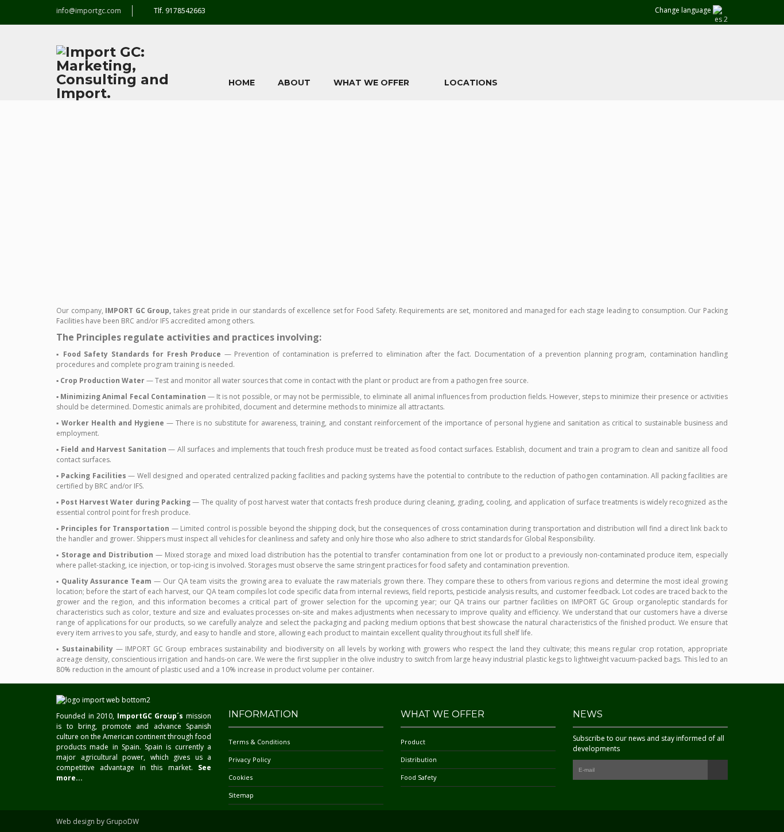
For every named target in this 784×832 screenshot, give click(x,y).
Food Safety (419, 777)
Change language (684, 10)
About (294, 82)
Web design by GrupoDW (97, 821)
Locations (471, 82)
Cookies (240, 777)
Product (413, 741)
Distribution (419, 759)
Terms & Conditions (259, 741)
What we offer (371, 82)
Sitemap (241, 795)
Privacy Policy (249, 759)
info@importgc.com (88, 10)
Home (241, 82)
